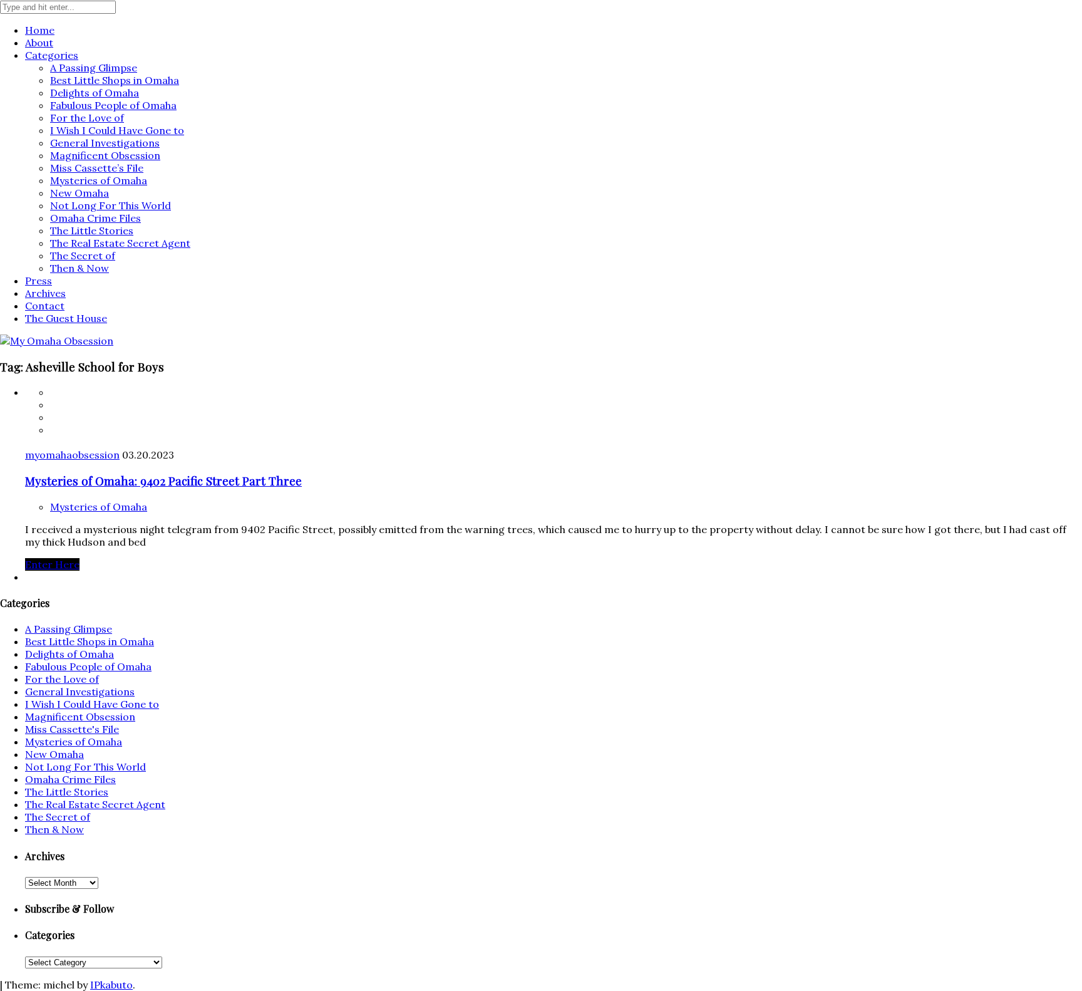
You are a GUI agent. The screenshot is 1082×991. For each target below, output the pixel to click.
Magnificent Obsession (105, 155)
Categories (51, 55)
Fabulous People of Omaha (113, 105)
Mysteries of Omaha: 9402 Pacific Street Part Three (163, 481)
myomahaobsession (72, 455)
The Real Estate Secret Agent (120, 243)
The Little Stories (91, 230)
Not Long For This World (110, 205)
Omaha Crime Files (95, 218)
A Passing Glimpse (93, 67)
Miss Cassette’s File (96, 168)
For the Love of (87, 118)
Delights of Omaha (94, 92)
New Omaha (79, 193)
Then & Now (79, 268)
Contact (44, 305)
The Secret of (82, 255)
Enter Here (52, 564)
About (39, 42)
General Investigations (105, 143)
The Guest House (66, 318)
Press (38, 280)
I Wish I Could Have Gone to (117, 130)
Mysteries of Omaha (98, 180)
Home (39, 30)
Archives (45, 293)
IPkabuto (111, 984)
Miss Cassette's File (72, 729)
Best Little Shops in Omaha (114, 80)
